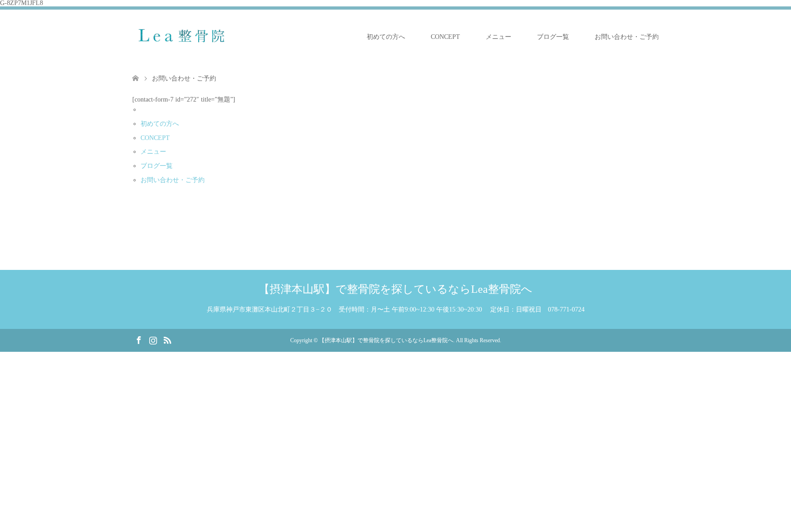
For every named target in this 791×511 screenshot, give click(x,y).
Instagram (152, 339)
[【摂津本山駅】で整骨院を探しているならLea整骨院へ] (186, 36)
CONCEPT (445, 36)
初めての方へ (386, 36)
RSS (167, 339)
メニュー (498, 36)
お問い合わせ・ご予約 (627, 36)
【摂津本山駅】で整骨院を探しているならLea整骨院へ (395, 289)
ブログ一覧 (553, 36)
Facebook (138, 339)
